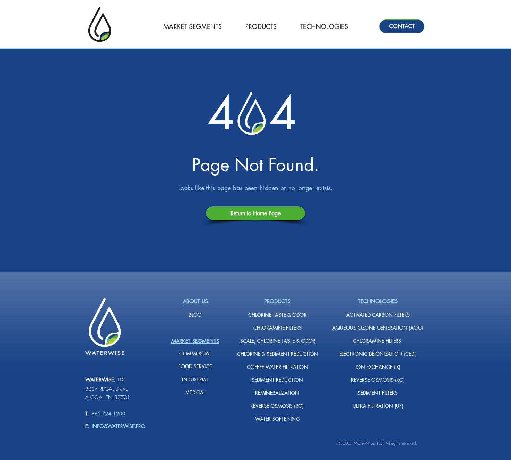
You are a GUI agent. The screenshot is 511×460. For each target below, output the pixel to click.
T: (87, 413)
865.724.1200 (107, 413)
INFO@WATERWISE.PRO (118, 426)
